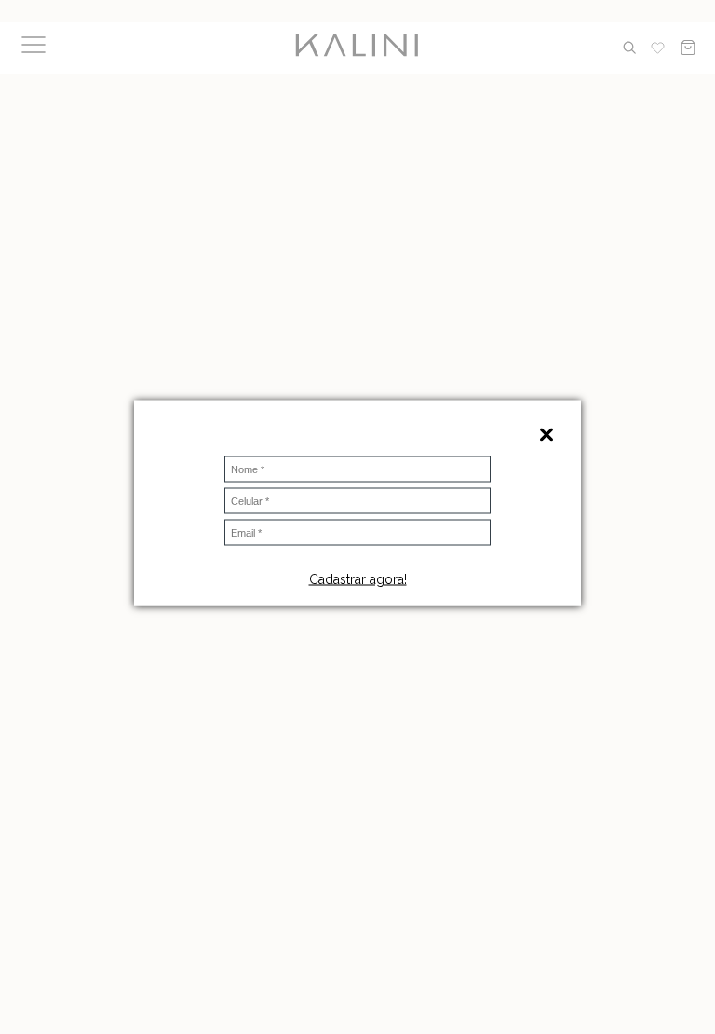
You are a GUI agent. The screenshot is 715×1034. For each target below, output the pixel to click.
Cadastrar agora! (358, 579)
